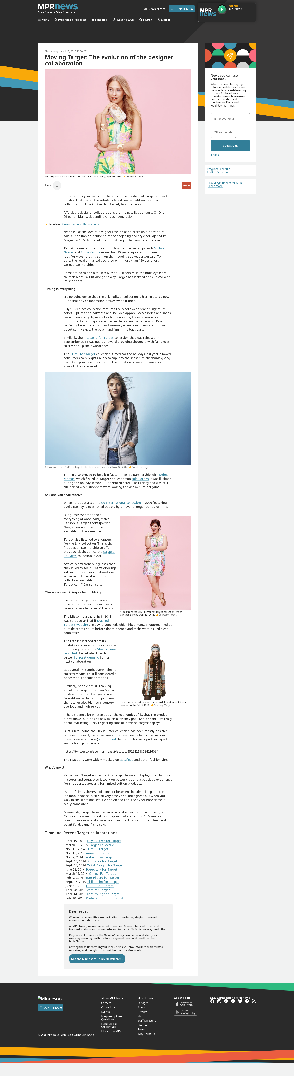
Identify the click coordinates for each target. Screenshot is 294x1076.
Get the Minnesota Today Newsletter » (97, 959)
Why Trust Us (146, 1034)
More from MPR (111, 1031)
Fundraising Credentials (109, 1025)
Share (186, 185)
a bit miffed (107, 739)
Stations (143, 1025)
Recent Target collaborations (80, 224)
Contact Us (108, 1007)
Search (147, 19)
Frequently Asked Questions (112, 1017)
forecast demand (86, 657)
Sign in (165, 19)
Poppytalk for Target (101, 869)
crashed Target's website (86, 622)
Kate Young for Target (103, 894)
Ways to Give (125, 19)
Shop (141, 1016)
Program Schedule (218, 168)
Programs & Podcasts (72, 19)
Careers (106, 1003)
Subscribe (230, 145)
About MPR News (112, 998)
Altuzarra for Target (98, 337)
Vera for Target (98, 890)
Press (141, 1007)
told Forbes (140, 479)
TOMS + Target (97, 849)
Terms (215, 155)
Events (105, 1012)
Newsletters (145, 998)
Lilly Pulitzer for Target (104, 841)
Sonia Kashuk (90, 252)
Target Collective (101, 845)
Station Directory (218, 172)
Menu (45, 19)
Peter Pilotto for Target (101, 878)
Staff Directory (147, 1020)
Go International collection (121, 502)
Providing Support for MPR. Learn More (225, 184)
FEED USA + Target (100, 886)
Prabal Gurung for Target (105, 898)
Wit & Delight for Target (105, 865)
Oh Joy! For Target (102, 873)
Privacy (142, 1012)
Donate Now (182, 9)
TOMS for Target (82, 354)
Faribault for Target (99, 857)
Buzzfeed (126, 760)
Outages (143, 1003)
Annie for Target (98, 853)
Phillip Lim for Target (103, 882)
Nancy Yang (51, 51)
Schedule (101, 19)
